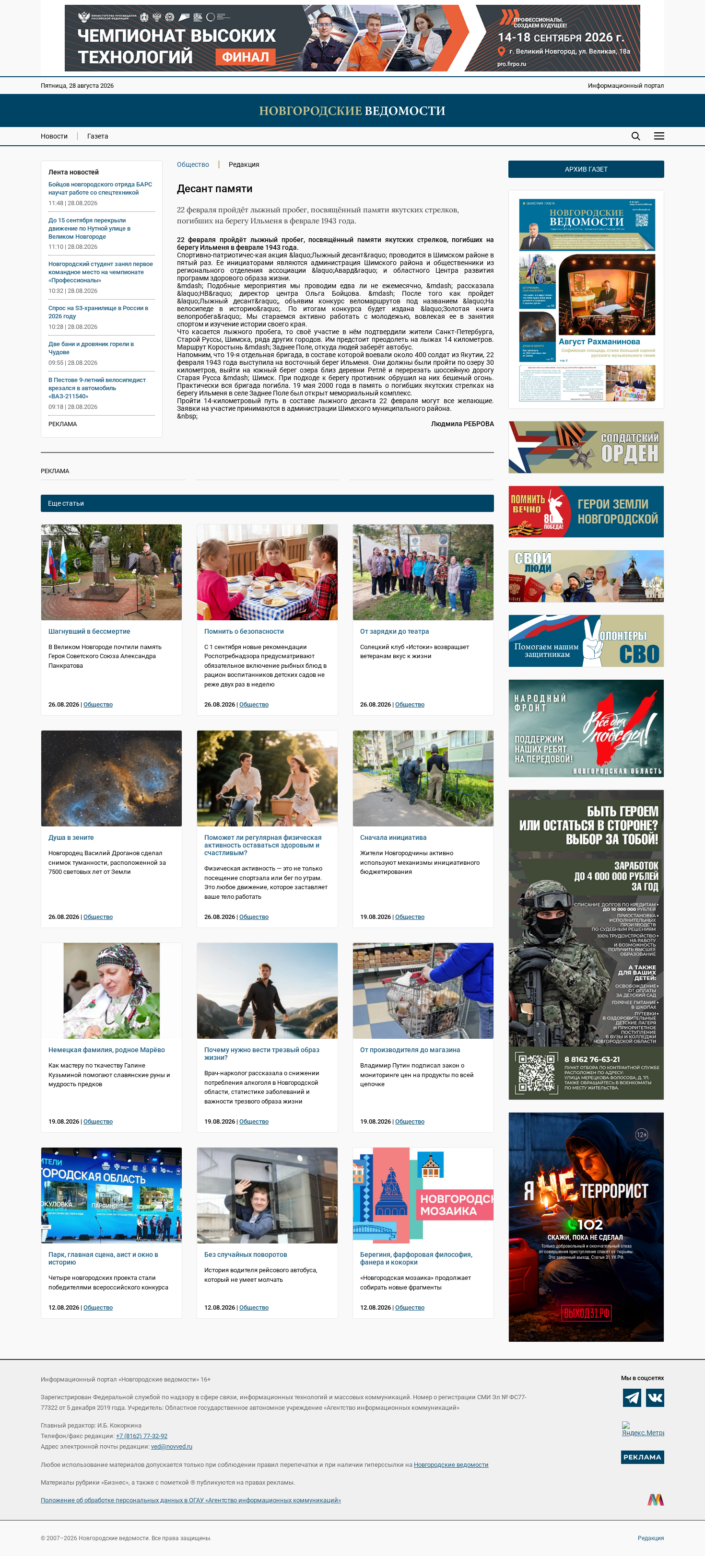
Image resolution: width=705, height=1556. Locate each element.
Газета (97, 136)
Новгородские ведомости (451, 1464)
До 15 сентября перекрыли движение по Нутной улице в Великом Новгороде (89, 228)
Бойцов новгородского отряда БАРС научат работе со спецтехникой (100, 188)
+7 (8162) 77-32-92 (141, 1436)
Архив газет (586, 169)
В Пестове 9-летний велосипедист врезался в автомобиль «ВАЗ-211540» (97, 388)
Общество (193, 164)
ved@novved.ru (171, 1446)
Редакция (651, 1538)
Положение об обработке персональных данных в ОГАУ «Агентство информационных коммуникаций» (191, 1500)
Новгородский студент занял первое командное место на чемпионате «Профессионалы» (100, 272)
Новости (54, 136)
